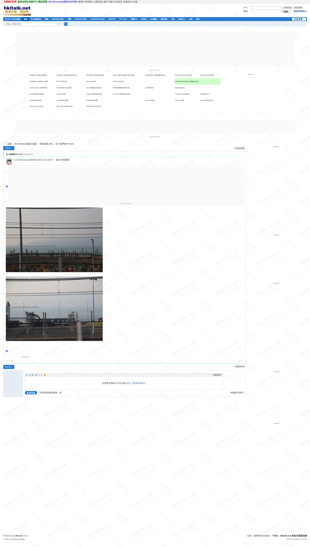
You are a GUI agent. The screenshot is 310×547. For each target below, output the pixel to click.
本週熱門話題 (10, 1)
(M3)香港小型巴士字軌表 (93, 106)
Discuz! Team (19, 539)
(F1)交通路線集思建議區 (37, 94)
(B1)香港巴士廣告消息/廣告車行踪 (67, 75)
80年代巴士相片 (58, 19)
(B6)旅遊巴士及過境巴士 (37, 81)
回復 (10, 361)
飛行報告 (164, 19)
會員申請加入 (300, 11)
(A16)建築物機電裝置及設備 (121, 87)
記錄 (197, 19)
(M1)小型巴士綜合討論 (36, 106)
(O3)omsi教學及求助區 (206, 100)
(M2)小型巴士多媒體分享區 (65, 106)
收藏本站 (127, 1)
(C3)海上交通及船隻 (92, 94)
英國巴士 (134, 19)
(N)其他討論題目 (180, 87)
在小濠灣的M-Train (64, 144)
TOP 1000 (123, 19)
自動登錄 (287, 7)
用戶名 (245, 7)
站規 (135, 1)
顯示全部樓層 (62, 160)
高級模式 (217, 375)
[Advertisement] (155, 49)
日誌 (173, 19)
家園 (69, 19)
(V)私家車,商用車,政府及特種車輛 (185, 81)
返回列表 (240, 148)
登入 (129, 383)
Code (42, 375)
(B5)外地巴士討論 (205, 75)
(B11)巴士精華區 (91, 81)
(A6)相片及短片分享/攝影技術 (38, 87)
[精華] (102, 75)
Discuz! (19, 536)
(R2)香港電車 (61, 100)
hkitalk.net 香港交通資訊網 (4, 144)
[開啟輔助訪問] (306, 2)
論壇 (25, 19)
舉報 (240, 361)
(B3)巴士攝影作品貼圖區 (120, 75)
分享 (190, 19)
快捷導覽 (298, 19)
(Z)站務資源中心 (205, 94)
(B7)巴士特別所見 (62, 81)
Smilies (45, 375)
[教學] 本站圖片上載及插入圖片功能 (95, 1)
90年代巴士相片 (81, 19)
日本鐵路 (153, 19)
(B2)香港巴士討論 (91, 75)
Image (32, 375)
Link (36, 375)
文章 (58, 24)
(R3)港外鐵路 (90, 100)
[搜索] (66, 24)
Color (29, 375)
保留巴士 (181, 19)
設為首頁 (118, 1)
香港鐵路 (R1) (46, 144)
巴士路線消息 (36, 19)
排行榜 (143, 19)
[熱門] (99, 75)
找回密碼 (298, 7)
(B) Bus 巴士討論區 (12, 19)
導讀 (46, 19)
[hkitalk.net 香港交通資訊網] (17, 10)
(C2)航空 (59, 94)
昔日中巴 (112, 19)
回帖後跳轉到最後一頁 (51, 392)
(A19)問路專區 (149, 87)
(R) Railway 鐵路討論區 (25, 144)
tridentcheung (22, 160)
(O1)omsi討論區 (150, 100)
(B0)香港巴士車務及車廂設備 (38, 75)
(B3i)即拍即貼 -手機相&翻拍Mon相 (155, 75)
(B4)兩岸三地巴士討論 (181, 75)
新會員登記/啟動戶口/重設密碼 (32, 1)
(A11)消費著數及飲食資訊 (93, 87)
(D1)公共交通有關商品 (119, 94)
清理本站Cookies (261, 536)
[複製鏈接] (28, 154)
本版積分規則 (236, 392)
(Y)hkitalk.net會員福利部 (182, 94)
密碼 (245, 11)
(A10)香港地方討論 (62, 87)
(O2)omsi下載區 (179, 100)
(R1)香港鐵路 (34, 100)
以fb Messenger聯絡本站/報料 (62, 1)
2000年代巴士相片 (98, 19)
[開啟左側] (3, 153)
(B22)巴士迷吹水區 (118, 81)
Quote (39, 375)
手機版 (275, 536)
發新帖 (8, 148)
